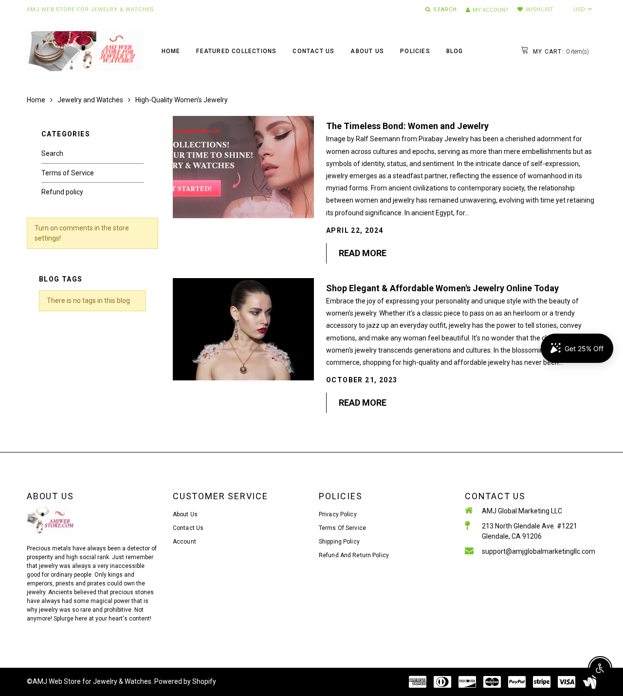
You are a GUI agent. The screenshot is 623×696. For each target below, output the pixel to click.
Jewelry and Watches (90, 100)
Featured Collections (236, 51)
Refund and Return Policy (354, 555)
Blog (454, 51)
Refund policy (62, 192)
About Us (367, 51)
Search (52, 153)
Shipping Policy (339, 541)
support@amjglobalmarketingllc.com (538, 551)
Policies (415, 51)
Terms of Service (67, 173)
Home (171, 51)
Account (184, 541)
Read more (362, 253)
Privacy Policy (338, 514)
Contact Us (313, 51)
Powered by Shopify (185, 681)
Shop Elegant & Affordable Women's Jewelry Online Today (442, 288)
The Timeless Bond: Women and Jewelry (407, 126)
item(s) (560, 51)
